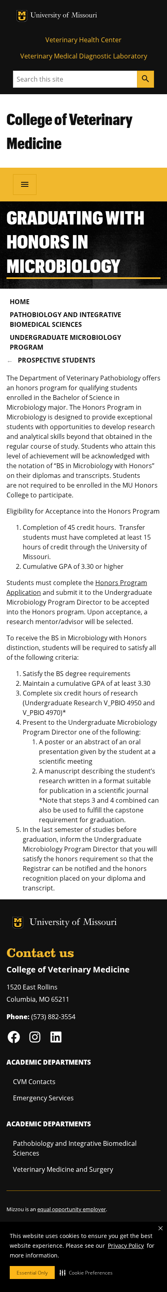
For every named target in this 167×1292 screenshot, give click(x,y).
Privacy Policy (126, 1245)
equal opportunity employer (71, 1209)
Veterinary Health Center (83, 39)
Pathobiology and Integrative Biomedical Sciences (65, 319)
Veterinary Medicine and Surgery (63, 1169)
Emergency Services (43, 1097)
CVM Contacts (34, 1081)
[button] (86, 1272)
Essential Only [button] (32, 1272)
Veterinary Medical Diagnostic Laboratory (83, 56)
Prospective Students (56, 360)
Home (20, 301)
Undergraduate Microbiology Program (65, 342)
